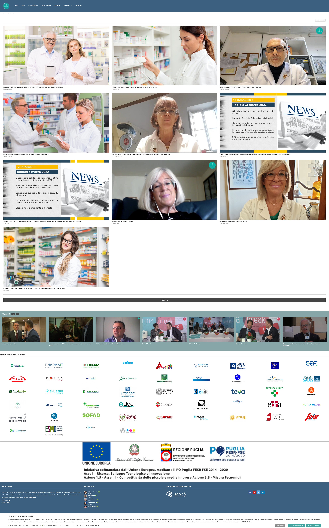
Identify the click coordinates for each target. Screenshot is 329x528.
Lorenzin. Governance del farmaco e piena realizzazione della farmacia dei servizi (70, 344)
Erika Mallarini (146, 343)
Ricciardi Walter (92, 506)
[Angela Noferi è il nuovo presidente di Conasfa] (273, 190)
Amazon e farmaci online (9, 343)
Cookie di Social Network (92, 525)
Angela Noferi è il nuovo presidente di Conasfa (233, 221)
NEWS (23, 5)
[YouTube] (254, 492)
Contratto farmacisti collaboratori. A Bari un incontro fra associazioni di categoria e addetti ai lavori (141, 154)
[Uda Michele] (85, 496)
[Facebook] (250, 492)
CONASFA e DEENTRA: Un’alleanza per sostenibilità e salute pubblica (240, 87)
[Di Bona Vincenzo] (85, 492)
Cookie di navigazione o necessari (19, 525)
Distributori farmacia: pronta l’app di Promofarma (110, 343)
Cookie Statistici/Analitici (50, 525)
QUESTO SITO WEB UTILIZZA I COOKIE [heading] (21, 516)
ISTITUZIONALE (32, 5)
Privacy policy (6, 502)
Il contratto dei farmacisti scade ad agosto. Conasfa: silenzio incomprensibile (26, 154)
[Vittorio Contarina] (211, 329)
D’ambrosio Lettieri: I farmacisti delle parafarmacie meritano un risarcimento (301, 344)
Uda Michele (91, 495)
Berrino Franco (92, 499)
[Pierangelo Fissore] (258, 329)
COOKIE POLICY (246, 521)
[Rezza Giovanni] (85, 503)
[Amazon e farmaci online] (24, 329)
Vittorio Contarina (194, 343)
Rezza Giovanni (92, 502)
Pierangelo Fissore (241, 343)
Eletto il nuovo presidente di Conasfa (122, 221)
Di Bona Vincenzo (93, 491)
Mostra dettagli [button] (280, 525)
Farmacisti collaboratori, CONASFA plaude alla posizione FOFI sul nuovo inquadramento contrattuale (33, 87)
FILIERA (56, 5)
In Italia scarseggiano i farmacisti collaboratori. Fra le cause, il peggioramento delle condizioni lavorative (34, 288)
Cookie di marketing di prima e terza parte (71, 525)
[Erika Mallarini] (164, 329)
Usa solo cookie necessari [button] (296, 525)
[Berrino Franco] (85, 499)
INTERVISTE (67, 5)
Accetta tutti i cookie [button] (313, 525)
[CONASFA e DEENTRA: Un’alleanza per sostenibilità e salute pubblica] (273, 55)
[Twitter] (258, 492)
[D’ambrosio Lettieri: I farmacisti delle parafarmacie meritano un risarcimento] (305, 329)
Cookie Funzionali (36, 525)
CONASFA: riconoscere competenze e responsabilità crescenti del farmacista (134, 87)
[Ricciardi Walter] (85, 507)
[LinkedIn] (263, 492)
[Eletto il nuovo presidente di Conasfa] (164, 190)
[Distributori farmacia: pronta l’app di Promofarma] (118, 329)
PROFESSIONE (46, 5)
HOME (16, 5)
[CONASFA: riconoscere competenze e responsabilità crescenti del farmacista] (164, 55)
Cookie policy (6, 500)
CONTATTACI (78, 5)
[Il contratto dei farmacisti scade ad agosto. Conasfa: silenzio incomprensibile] (56, 123)
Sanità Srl (33, 497)
